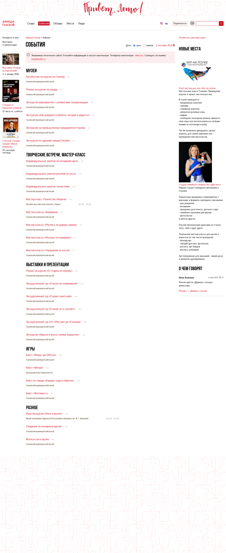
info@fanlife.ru (38, 59)
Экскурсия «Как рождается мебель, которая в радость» (58, 115)
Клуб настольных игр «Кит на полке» (197, 88)
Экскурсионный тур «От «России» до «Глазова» (53, 321)
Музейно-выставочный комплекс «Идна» (43, 204)
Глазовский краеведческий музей (40, 81)
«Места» (139, 55)
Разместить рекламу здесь (192, 37)
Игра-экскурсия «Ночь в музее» (44, 413)
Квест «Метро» (34, 367)
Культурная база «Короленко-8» (39, 373)
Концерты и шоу (10, 37)
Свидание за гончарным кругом (44, 426)
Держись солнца (198, 291)
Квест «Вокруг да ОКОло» (41, 354)
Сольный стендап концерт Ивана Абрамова (11, 144)
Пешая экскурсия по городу (42, 89)
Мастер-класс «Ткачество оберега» (46, 199)
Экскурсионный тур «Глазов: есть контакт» (50, 308)
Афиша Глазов (33, 37)
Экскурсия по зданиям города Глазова (48, 140)
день (139, 45)
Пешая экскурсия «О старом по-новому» (49, 270)
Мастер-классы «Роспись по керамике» (48, 237)
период (149, 45)
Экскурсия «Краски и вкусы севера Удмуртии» (52, 334)
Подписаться (179, 23)
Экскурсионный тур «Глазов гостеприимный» (51, 283)
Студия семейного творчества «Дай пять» (200, 184)
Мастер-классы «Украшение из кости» (48, 250)
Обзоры (182, 291)
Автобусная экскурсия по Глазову (45, 76)
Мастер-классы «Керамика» (42, 212)
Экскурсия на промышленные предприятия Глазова (55, 127)
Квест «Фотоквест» (37, 393)
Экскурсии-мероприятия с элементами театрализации (57, 102)
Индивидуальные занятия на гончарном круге (52, 161)
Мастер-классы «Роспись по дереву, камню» (51, 224)
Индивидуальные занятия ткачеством (47, 186)
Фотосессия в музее (37, 439)
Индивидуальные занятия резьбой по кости (51, 173)
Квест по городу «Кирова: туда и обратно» (50, 380)
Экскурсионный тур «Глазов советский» (49, 296)
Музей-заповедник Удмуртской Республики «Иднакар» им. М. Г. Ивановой (57, 418)
